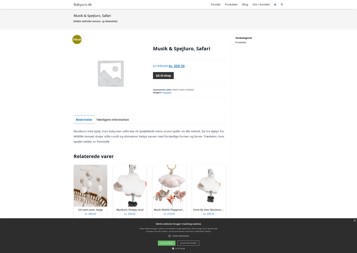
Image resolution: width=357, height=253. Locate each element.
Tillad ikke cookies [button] (188, 243)
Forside (215, 4)
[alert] (178, 235)
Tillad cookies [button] (166, 243)
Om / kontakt (261, 4)
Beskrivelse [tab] (84, 120)
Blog (245, 4)
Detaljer (208, 231)
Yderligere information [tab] (112, 120)
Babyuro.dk (83, 4)
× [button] (355, 221)
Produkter (231, 4)
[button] (178, 248)
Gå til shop (163, 76)
